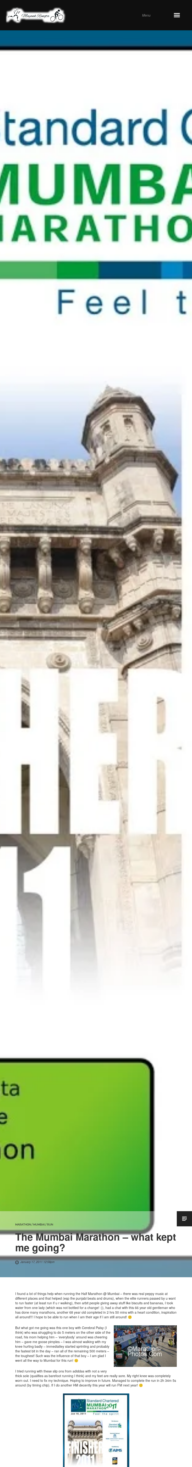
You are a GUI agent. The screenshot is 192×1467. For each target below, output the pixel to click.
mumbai (39, 1224)
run (50, 1224)
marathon (23, 1224)
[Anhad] (90, 15)
